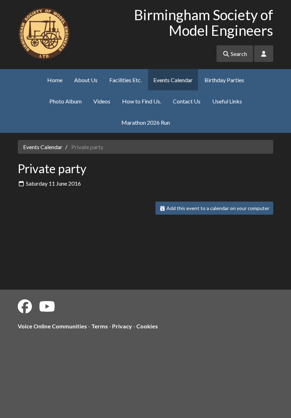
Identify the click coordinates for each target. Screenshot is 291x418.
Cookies (147, 326)
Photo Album (65, 101)
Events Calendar (173, 80)
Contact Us (187, 101)
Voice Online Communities (52, 326)
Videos (101, 101)
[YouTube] (47, 306)
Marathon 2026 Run (145, 122)
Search (238, 53)
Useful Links (227, 101)
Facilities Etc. (125, 80)
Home (54, 80)
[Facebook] (25, 306)
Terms (99, 326)
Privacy (122, 326)
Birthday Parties (224, 80)
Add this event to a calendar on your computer (217, 208)
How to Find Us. (141, 101)
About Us (86, 80)
